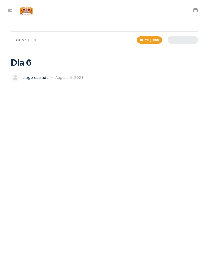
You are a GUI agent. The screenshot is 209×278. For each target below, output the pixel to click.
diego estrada (36, 77)
